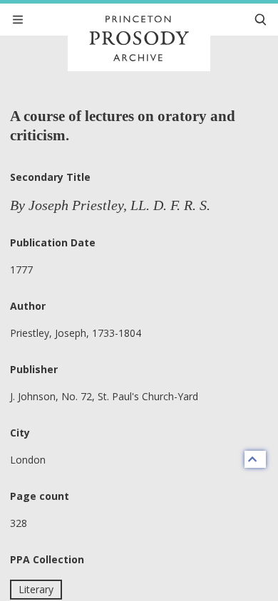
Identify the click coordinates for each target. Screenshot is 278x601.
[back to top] (255, 459)
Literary (36, 589)
